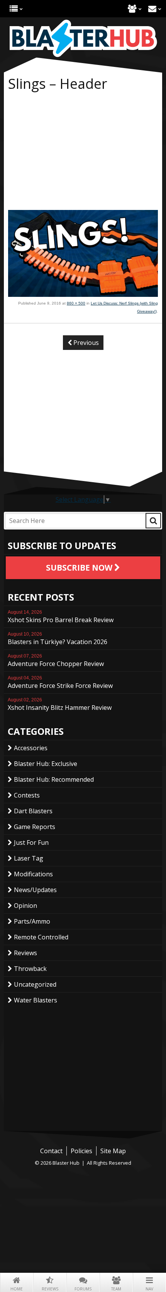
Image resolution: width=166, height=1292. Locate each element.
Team (116, 1289)
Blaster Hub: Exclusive (45, 763)
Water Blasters (35, 1000)
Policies (81, 1151)
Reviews (50, 1289)
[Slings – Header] (83, 294)
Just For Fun (31, 842)
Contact (152, 8)
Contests (27, 795)
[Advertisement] (83, 152)
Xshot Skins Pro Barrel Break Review (60, 616)
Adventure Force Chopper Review (56, 660)
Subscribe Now (80, 567)
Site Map (113, 1151)
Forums (83, 1289)
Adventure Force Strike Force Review (60, 682)
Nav (149, 1289)
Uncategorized (35, 984)
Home (16, 1289)
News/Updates (35, 890)
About (132, 8)
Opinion (25, 905)
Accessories (30, 748)
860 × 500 (76, 303)
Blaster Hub (83, 38)
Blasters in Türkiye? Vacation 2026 (57, 638)
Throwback (30, 968)
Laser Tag (28, 858)
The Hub (14, 8)
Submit (153, 520)
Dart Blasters (33, 811)
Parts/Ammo (32, 921)
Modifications (33, 874)
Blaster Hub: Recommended (54, 779)
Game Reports (34, 826)
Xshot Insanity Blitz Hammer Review (60, 704)
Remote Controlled (41, 937)
